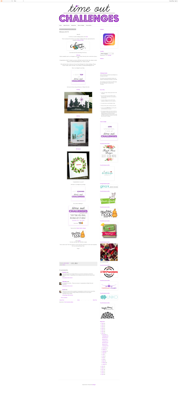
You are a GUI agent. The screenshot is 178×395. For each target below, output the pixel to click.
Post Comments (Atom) (68, 302)
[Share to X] (74, 263)
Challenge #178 (105, 336)
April (103, 359)
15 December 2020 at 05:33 (67, 295)
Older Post (95, 300)
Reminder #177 (105, 337)
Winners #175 (104, 344)
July (103, 354)
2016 (102, 371)
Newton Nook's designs (81, 228)
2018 (102, 367)
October (104, 349)
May (103, 357)
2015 (102, 372)
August (103, 352)
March (103, 360)
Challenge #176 (105, 345)
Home (60, 25)
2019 (102, 366)
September (104, 351)
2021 (102, 331)
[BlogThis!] (73, 263)
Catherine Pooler (80, 40)
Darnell (63, 289)
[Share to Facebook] (75, 263)
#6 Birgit (78, 89)
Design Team (73, 25)
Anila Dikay (64, 281)
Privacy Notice (88, 25)
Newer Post (62, 300)
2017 (102, 369)
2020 (102, 333)
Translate (109, 55)
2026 (102, 323)
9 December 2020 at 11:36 (67, 285)
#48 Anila (78, 55)
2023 (102, 328)
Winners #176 (104, 339)
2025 (102, 325)
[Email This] (71, 263)
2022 (102, 329)
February (104, 362)
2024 (102, 326)
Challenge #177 (105, 340)
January (104, 364)
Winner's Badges (81, 25)
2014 (102, 374)
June (103, 356)
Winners (63, 264)
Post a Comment (64, 297)
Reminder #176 (105, 342)
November (104, 347)
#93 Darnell (78, 149)
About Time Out (66, 25)
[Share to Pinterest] (77, 263)
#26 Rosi (78, 116)
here (87, 36)
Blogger (94, 384)
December (104, 334)
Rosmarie (64, 272)
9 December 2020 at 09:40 (67, 277)
